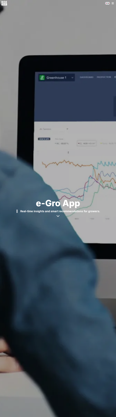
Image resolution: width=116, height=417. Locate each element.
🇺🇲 (106, 3)
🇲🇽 (108, 3)
